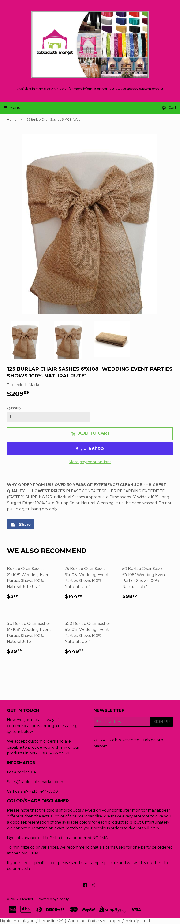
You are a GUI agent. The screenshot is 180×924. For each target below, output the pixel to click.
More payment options (90, 462)
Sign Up (162, 721)
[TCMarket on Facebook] (84, 885)
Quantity (14, 408)
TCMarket (25, 899)
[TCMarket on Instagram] (93, 885)
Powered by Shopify (53, 899)
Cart (172, 107)
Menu (15, 107)
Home (12, 119)
